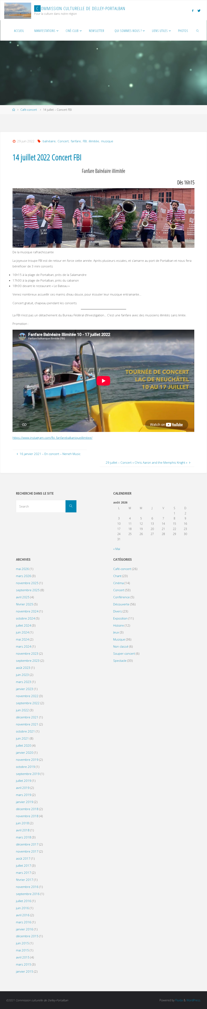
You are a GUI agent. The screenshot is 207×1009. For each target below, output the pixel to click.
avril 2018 (23, 830)
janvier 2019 (24, 802)
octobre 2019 (25, 767)
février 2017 (24, 880)
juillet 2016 (23, 901)
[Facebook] (192, 10)
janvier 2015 (24, 971)
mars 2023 (23, 682)
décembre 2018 (27, 809)
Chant (117, 576)
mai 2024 (22, 639)
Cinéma (118, 583)
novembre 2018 (27, 816)
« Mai (116, 549)
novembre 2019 (27, 760)
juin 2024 (22, 632)
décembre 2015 (27, 936)
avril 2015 (23, 957)
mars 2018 (23, 837)
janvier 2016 (24, 929)
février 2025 (24, 604)
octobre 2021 (25, 731)
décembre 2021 (27, 717)
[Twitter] (199, 10)
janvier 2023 (24, 689)
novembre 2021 (27, 724)
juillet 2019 (23, 781)
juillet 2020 (23, 745)
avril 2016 (23, 915)
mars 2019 (23, 795)
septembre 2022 (28, 703)
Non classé (120, 646)
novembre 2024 (27, 611)
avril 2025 (23, 597)
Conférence (121, 597)
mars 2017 (23, 873)
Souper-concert (124, 653)
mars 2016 (23, 922)
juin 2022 (22, 710)
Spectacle (120, 661)
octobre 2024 (25, 618)
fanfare (76, 141)
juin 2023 (22, 675)
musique (107, 141)
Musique (119, 639)
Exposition (120, 618)
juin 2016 (22, 908)
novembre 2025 (27, 583)
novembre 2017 (27, 851)
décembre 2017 (27, 844)
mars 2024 (23, 646)
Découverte (121, 604)
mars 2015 (23, 964)
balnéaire (49, 141)
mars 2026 (23, 576)
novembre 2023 (27, 653)
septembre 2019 (28, 774)
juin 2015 (22, 943)
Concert (63, 141)
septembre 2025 (28, 590)
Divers (117, 611)
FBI (85, 141)
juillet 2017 (23, 865)
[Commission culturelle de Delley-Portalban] (17, 10)
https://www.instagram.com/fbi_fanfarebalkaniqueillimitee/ (52, 438)
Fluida (178, 1000)
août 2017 (23, 858)
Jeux (116, 632)
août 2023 (23, 668)
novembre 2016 (27, 887)
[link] (197, 30)
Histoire (118, 625)
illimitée (94, 141)
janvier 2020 (24, 752)
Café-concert (28, 110)
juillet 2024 (23, 625)
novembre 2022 (27, 696)
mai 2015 (22, 950)
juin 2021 (22, 738)
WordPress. (193, 1000)
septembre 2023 (28, 661)
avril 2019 (23, 788)
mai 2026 (22, 569)
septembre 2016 (28, 894)
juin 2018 (22, 823)
